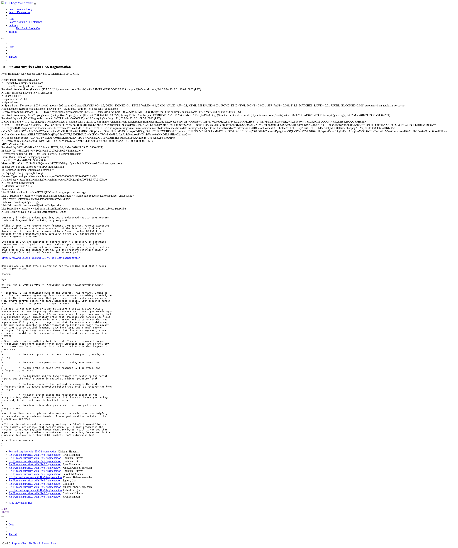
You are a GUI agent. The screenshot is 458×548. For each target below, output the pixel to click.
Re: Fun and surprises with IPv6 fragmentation (35, 454)
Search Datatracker (19, 12)
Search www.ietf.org (20, 9)
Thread (13, 56)
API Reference (33, 21)
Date (11, 46)
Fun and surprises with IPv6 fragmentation (33, 451)
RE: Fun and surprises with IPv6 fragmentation (35, 477)
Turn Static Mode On (28, 28)
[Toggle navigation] (34, 3)
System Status (50, 543)
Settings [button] (13, 25)
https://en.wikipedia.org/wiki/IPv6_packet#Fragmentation (40, 258)
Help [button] (11, 18)
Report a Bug (19, 543)
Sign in (13, 31)
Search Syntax (17, 21)
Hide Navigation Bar (20, 502)
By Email (34, 543)
